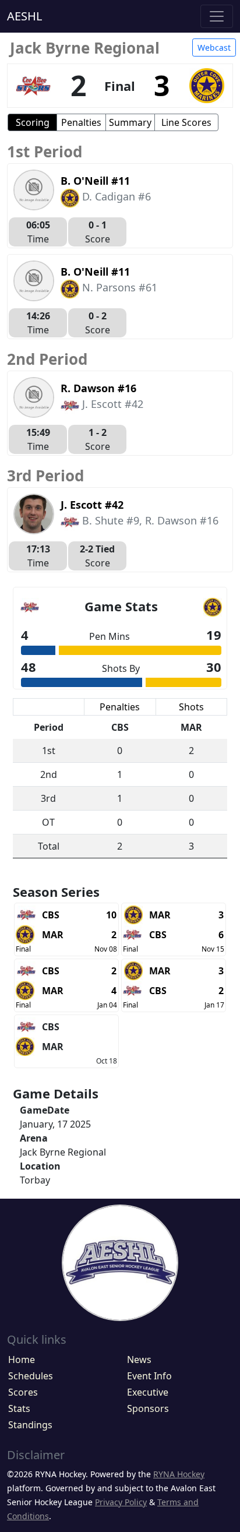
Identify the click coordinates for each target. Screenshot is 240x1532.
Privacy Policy (121, 1502)
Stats (19, 1408)
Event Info (149, 1375)
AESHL (24, 16)
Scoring (33, 122)
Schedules (30, 1375)
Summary (130, 122)
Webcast (214, 47)
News (139, 1359)
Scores (23, 1392)
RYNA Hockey (178, 1474)
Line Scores (186, 122)
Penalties (81, 122)
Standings (30, 1424)
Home (21, 1359)
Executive (147, 1392)
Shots (191, 706)
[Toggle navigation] (216, 16)
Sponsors (148, 1408)
